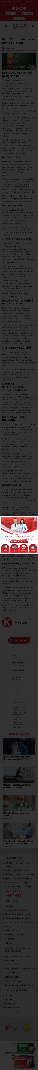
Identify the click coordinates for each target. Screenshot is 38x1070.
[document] (19, 535)
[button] (35, 519)
